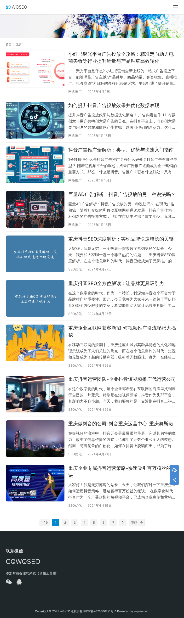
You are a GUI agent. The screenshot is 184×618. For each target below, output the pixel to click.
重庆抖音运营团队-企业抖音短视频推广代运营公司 (122, 379)
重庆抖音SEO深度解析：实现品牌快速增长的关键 (121, 239)
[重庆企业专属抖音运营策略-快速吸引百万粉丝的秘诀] (35, 483)
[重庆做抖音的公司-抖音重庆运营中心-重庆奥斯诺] (35, 438)
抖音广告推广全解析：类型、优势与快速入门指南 (121, 150)
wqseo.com (141, 611)
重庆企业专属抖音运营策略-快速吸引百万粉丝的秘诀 (122, 471)
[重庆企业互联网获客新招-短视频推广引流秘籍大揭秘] (35, 343)
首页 (9, 44)
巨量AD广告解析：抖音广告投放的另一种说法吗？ (122, 194)
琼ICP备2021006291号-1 (99, 611)
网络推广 (75, 92)
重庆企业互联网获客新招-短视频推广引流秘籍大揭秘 (122, 331)
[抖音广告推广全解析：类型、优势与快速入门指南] (35, 164)
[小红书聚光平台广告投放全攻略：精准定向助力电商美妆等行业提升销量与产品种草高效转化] (35, 69)
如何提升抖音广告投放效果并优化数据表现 (113, 105)
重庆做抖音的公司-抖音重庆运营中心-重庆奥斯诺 (120, 424)
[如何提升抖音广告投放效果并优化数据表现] (35, 120)
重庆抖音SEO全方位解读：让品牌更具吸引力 (116, 283)
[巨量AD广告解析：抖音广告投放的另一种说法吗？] (35, 209)
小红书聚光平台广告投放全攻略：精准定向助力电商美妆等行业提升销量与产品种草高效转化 (121, 57)
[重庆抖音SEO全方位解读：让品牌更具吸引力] (35, 298)
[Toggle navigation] (176, 7)
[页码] (141, 522)
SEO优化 (75, 269)
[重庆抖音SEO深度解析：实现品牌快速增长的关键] (35, 254)
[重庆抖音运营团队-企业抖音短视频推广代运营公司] (35, 394)
